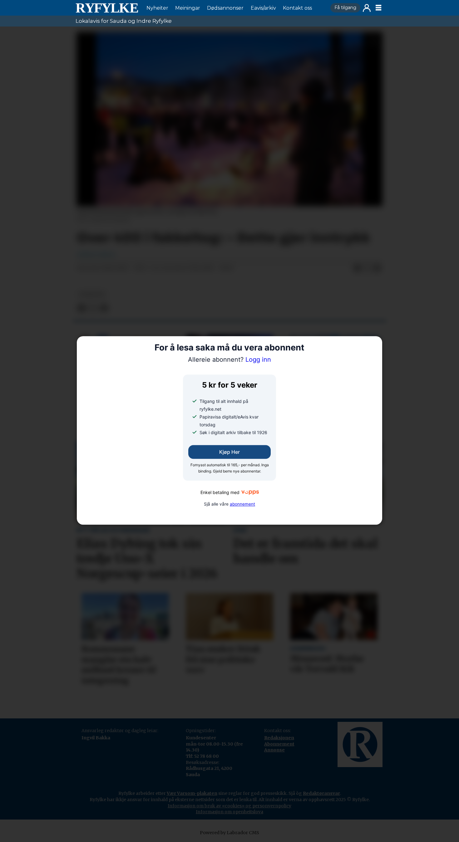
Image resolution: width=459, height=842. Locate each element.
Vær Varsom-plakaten (192, 793)
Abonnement (279, 744)
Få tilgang (345, 7)
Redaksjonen (279, 738)
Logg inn (367, 8)
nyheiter (92, 294)
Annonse (274, 750)
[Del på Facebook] (357, 268)
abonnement (242, 504)
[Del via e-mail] (377, 268)
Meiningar (187, 8)
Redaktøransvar (321, 793)
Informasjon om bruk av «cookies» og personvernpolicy (229, 806)
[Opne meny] (378, 8)
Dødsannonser (225, 8)
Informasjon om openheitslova (229, 812)
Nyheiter (157, 8)
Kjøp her (229, 452)
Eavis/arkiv (263, 8)
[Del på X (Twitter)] (367, 268)
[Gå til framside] (107, 8)
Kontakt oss (297, 8)
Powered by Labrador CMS (229, 832)
